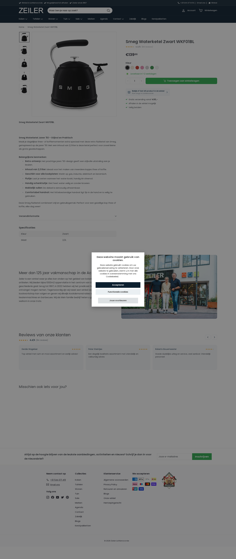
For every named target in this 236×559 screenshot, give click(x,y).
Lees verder (124, 276)
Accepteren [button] (118, 285)
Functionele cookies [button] (118, 291)
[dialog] (118, 279)
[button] (118, 300)
